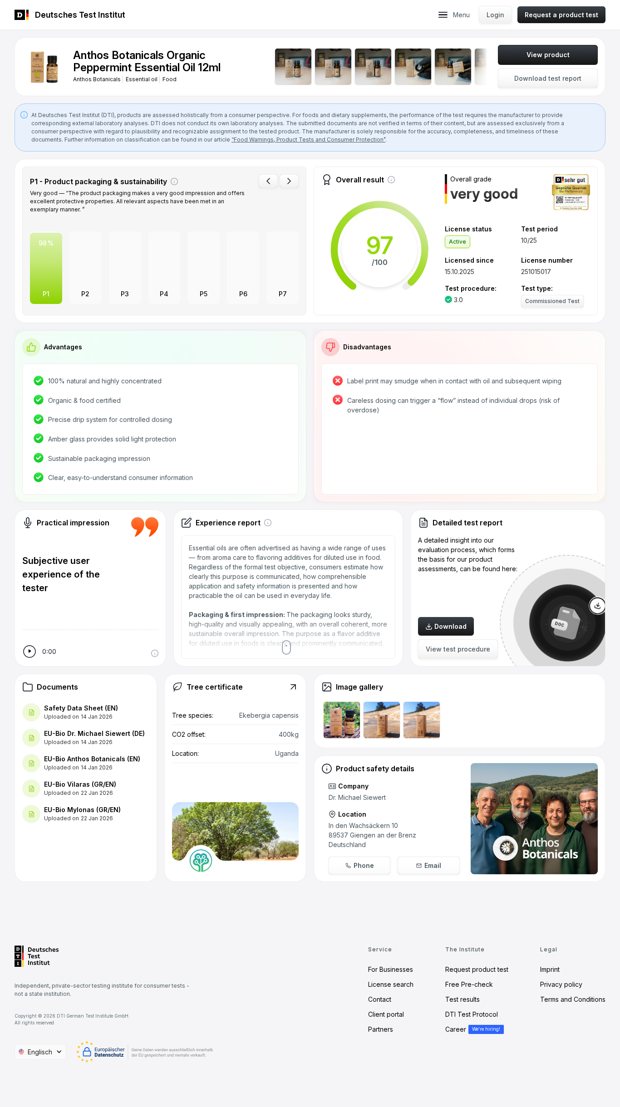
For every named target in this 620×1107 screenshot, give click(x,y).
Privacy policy (561, 984)
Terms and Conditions (572, 999)
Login (495, 15)
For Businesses (390, 969)
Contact (379, 999)
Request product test (476, 969)
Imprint (550, 969)
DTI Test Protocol (471, 1014)
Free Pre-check (469, 984)
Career (455, 1029)
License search (390, 984)
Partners (380, 1029)
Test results (462, 999)
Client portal (386, 1014)
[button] (443, 15)
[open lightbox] (44, 66)
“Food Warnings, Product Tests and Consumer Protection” (308, 139)
